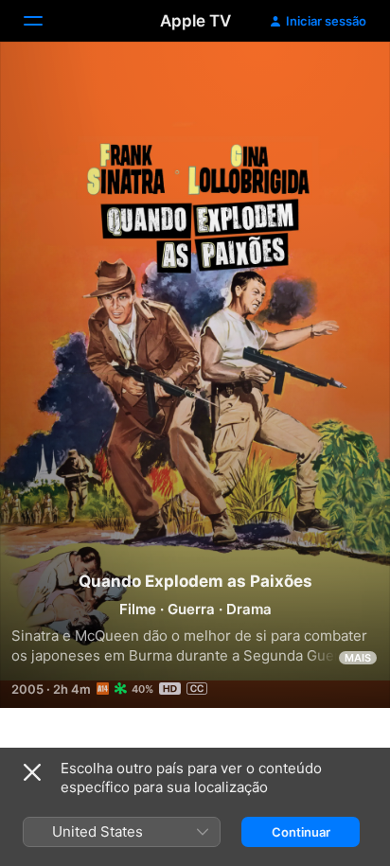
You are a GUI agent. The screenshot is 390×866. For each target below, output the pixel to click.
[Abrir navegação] (44, 21)
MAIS (358, 657)
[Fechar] (32, 772)
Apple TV (195, 20)
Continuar (301, 831)
